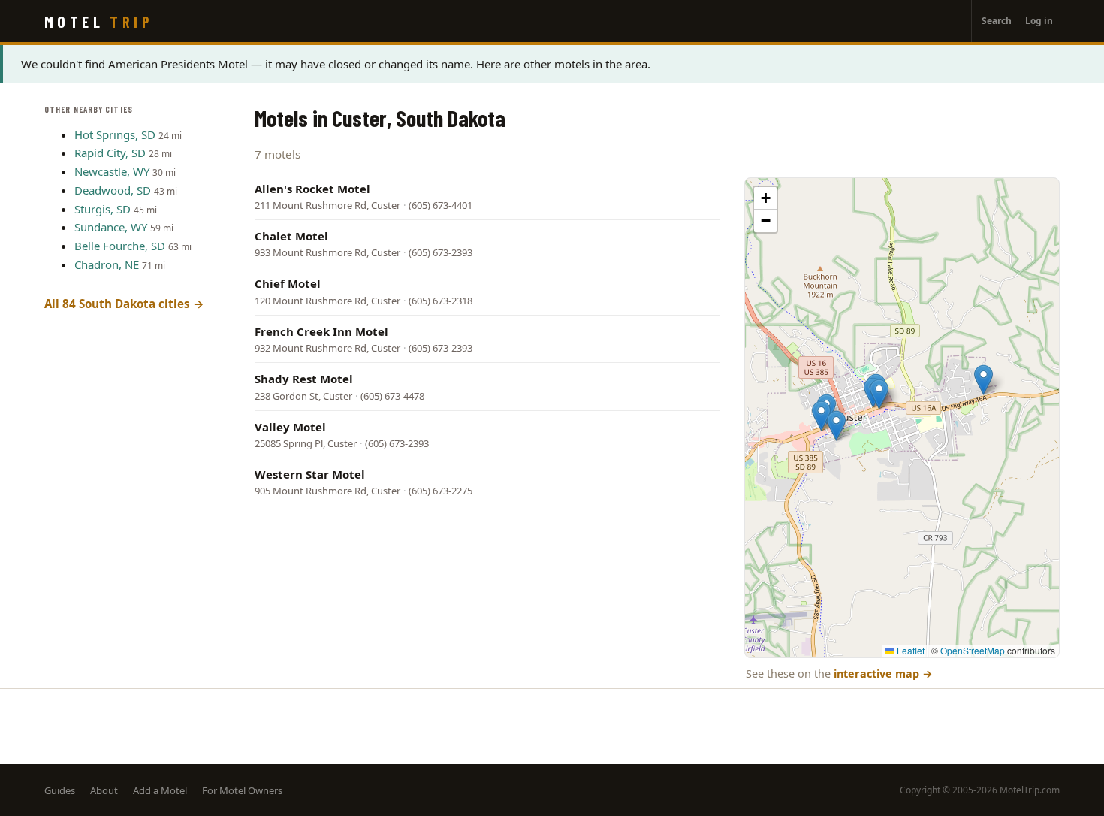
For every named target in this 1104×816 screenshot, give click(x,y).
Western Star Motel (310, 474)
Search (997, 20)
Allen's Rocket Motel (312, 188)
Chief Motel (288, 283)
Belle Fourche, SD (119, 245)
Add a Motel (160, 790)
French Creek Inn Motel (321, 331)
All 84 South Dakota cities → (124, 303)
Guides (59, 790)
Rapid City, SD (110, 152)
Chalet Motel (291, 235)
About (104, 790)
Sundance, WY (110, 226)
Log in (1039, 20)
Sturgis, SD (102, 208)
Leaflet (909, 650)
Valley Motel (290, 426)
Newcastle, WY (111, 171)
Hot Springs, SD (114, 134)
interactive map (883, 673)
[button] (821, 415)
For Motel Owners (242, 790)
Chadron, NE (106, 264)
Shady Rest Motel (304, 378)
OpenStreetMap (972, 650)
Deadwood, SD (112, 190)
